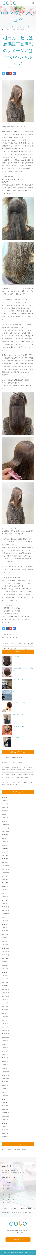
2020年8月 (5, 1044)
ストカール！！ (17, 656)
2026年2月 (5, 818)
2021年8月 (5, 1003)
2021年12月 (5, 989)
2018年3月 (5, 1137)
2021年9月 (5, 999)
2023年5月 (5, 931)
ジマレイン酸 (5, 1149)
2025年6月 (5, 845)
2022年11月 (5, 951)
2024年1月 (5, 903)
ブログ (5, 1191)
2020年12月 (5, 1030)
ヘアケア (25, 68)
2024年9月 (5, 876)
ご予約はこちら (18, 1240)
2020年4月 (5, 1058)
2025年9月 (5, 835)
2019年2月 (5, 1106)
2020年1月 (5, 1068)
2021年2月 (5, 1023)
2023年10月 (5, 914)
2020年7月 (5, 1047)
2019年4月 (5, 1099)
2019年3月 (5, 1102)
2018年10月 (5, 1116)
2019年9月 (5, 1082)
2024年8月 (5, 879)
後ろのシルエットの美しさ (20, 703)
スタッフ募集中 (7, 1197)
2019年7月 (5, 1089)
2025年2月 (5, 859)
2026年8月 (5, 797)
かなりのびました (18, 714)
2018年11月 (5, 1113)
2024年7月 (5, 883)
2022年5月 (5, 972)
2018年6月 (5, 1130)
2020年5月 (5, 1054)
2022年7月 (5, 965)
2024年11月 (5, 869)
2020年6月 (5, 1051)
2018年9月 (5, 1120)
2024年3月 (5, 896)
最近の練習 (16, 737)
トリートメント (18, 1149)
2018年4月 (5, 1133)
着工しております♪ (18, 679)
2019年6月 (5, 1092)
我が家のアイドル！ (18, 726)
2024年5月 (5, 890)
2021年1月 (5, 1027)
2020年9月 (5, 1041)
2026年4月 (5, 811)
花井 (9, 635)
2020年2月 (5, 1065)
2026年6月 (5, 804)
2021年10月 (5, 996)
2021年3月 (5, 1020)
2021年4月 (5, 1017)
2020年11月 (5, 1034)
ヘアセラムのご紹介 (7, 757)
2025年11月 (5, 828)
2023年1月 (5, 945)
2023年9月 (5, 917)
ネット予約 (6, 1185)
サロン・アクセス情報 (9, 1200)
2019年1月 (5, 1109)
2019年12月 (5, 1071)
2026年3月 (5, 814)
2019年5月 (5, 1096)
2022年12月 (5, 948)
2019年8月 (5, 1085)
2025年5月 (5, 848)
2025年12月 (5, 824)
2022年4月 (5, 975)
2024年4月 (5, 893)
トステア (11, 1149)
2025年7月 (5, 842)
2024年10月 (5, 872)
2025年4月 (5, 852)
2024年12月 (5, 866)
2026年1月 (5, 821)
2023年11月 (5, 910)
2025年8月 (5, 838)
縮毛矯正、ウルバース (8, 762)
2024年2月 (5, 900)
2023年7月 (5, 924)
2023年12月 (5, 907)
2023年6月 (5, 927)
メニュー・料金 (7, 1182)
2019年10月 (5, 1078)
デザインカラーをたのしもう (26, 644)
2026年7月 (5, 800)
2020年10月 (5, 1037)
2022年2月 (5, 982)
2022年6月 (5, 969)
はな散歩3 (16, 691)
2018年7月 (5, 1126)
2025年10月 (5, 831)
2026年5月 (5, 807)
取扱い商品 (6, 1188)
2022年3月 (5, 979)
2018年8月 (5, 1123)
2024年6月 (5, 886)
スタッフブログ (19, 68)
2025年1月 (5, 862)
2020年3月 (5, 1061)
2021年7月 (5, 1006)
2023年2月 (5, 941)
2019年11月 (5, 1075)
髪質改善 (24, 1149)
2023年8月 (5, 921)
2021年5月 (5, 1013)
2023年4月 (5, 934)
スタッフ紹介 (6, 1194)
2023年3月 (5, 938)
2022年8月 (5, 962)
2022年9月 (5, 958)
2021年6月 (5, 1010)
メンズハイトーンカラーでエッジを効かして (10, 644)
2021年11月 (5, 993)
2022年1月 (5, 986)
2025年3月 (5, 855)
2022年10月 (5, 955)
